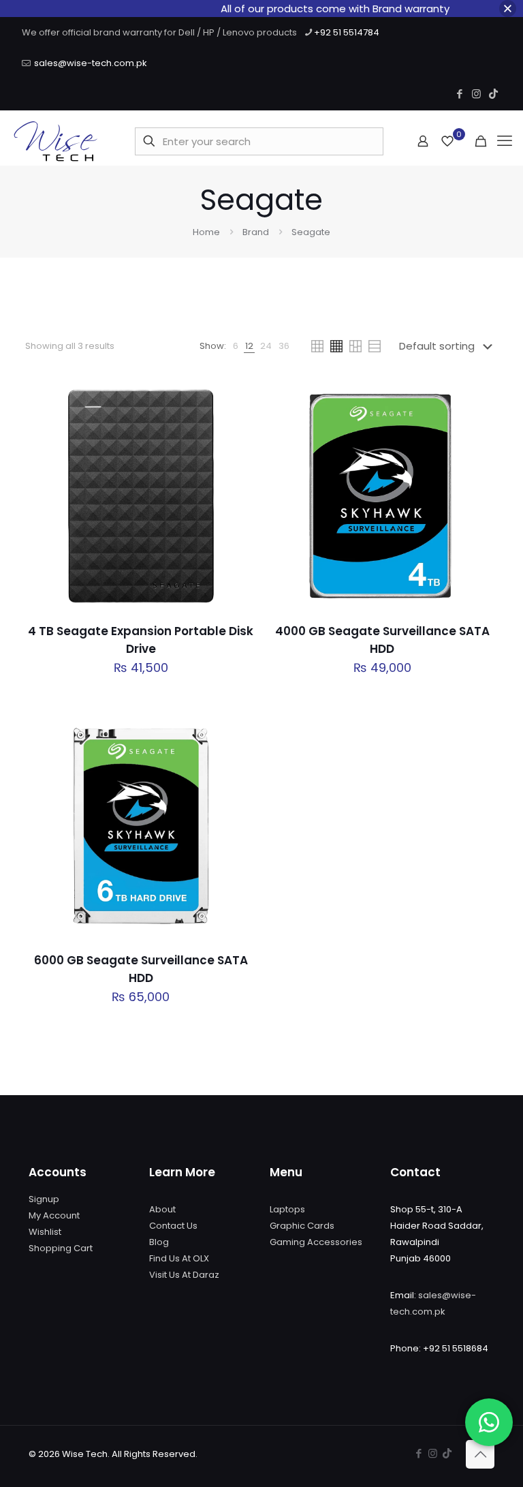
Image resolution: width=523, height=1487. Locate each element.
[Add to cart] (237, 399)
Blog (159, 1242)
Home (206, 232)
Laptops (287, 1209)
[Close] (507, 8)
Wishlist (45, 1231)
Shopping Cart (61, 1248)
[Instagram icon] (476, 94)
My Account (54, 1215)
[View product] (237, 428)
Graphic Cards (302, 1225)
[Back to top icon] (480, 1454)
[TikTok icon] (493, 94)
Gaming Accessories (316, 1242)
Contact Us (173, 1225)
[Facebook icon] (459, 94)
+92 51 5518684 (455, 1348)
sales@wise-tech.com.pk (90, 63)
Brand (255, 232)
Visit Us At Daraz (184, 1274)
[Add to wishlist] (237, 458)
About (162, 1209)
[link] (236, 346)
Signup (44, 1199)
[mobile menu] (504, 141)
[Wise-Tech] (55, 141)
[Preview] (237, 487)
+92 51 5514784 (346, 32)
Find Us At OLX (179, 1258)
